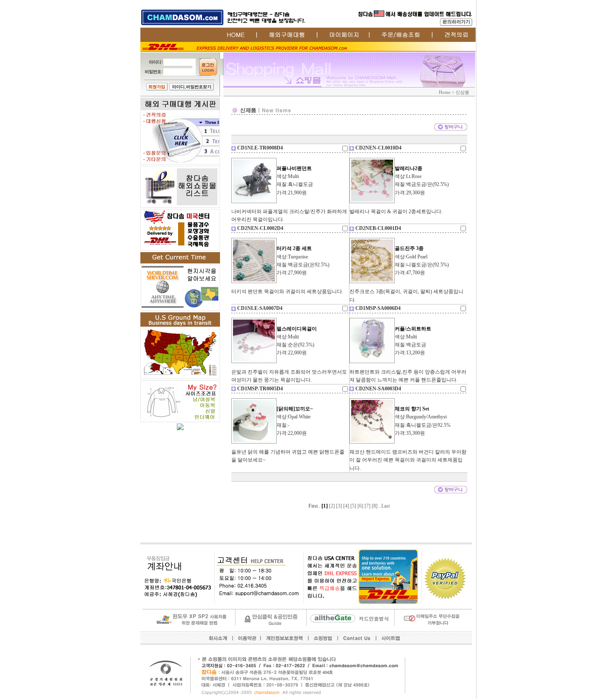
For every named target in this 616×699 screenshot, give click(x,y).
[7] (367, 506)
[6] (360, 506)
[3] (339, 506)
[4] (346, 506)
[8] (375, 506)
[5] (353, 506)
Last (385, 506)
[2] (332, 506)
